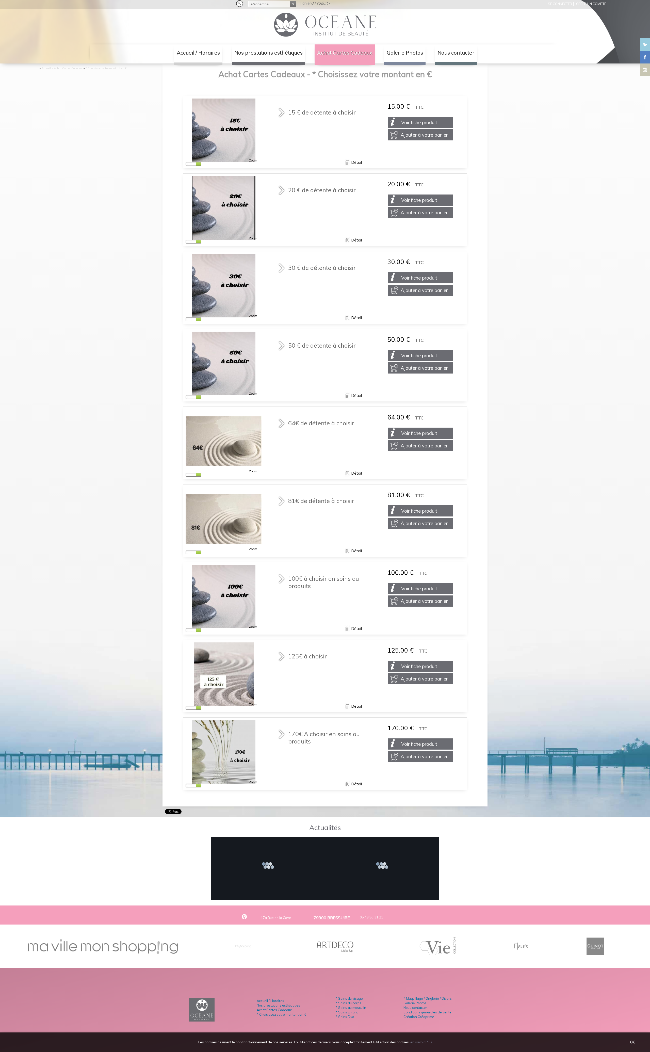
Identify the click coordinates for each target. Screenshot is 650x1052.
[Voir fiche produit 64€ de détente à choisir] (224, 463)
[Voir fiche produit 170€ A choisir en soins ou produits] (223, 781)
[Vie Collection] (437, 953)
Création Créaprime (418, 1017)
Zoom (253, 160)
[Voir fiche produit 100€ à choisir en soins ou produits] (223, 625)
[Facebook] (645, 56)
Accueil (46, 68)
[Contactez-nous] (645, 43)
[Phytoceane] (243, 953)
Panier (305, 3)
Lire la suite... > (270, 866)
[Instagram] (645, 68)
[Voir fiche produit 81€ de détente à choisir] (224, 541)
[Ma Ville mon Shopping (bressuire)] (103, 952)
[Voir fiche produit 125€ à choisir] (224, 703)
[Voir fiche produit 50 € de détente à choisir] (223, 392)
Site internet (384, 851)
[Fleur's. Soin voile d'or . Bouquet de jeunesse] (521, 953)
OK (632, 1042)
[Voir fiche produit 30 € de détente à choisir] (223, 315)
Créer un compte (591, 4)
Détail (356, 162)
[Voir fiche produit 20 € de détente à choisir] (223, 237)
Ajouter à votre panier (424, 135)
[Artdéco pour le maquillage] (336, 953)
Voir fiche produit (419, 122)
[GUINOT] (595, 953)
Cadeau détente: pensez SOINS (270, 851)
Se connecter (560, 4)
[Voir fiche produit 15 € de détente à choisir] (223, 159)
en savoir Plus (421, 1042)
